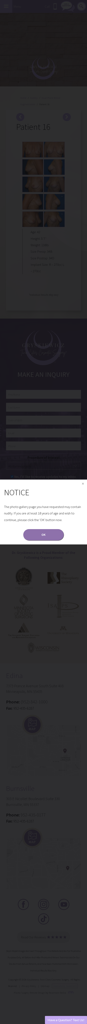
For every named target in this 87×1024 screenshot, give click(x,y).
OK (43, 535)
